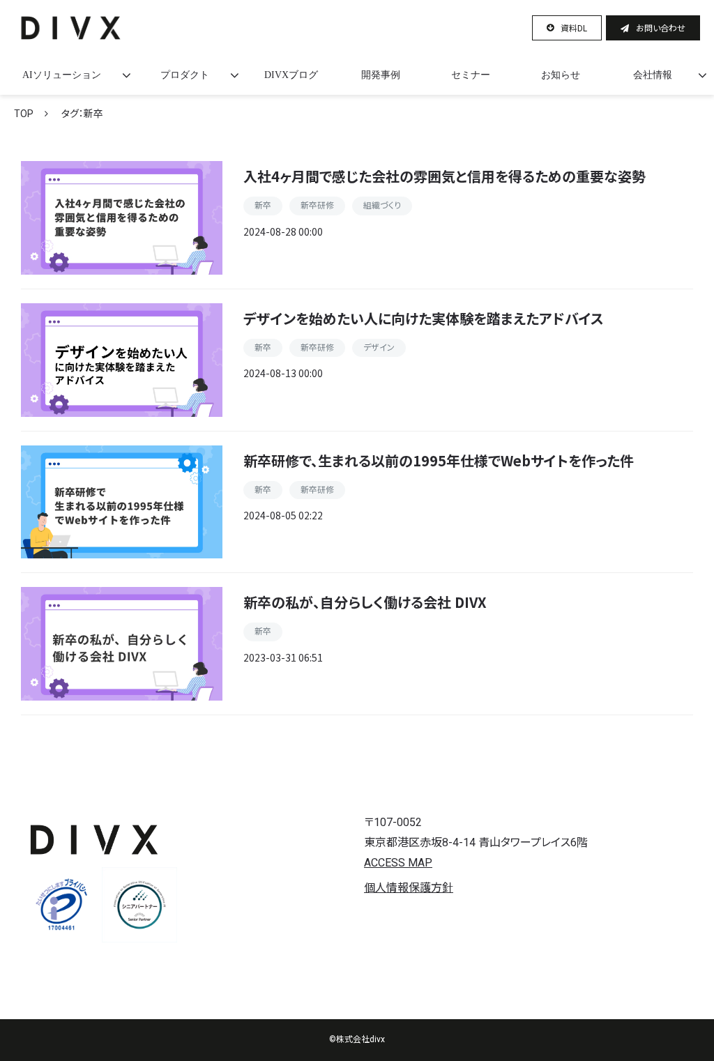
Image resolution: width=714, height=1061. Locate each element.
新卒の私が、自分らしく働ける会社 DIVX (365, 602)
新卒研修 (317, 206)
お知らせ (560, 75)
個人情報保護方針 (408, 887)
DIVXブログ (291, 75)
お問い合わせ (660, 27)
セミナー (470, 75)
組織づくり (382, 206)
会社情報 (652, 75)
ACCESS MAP (398, 862)
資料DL (574, 27)
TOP (23, 113)
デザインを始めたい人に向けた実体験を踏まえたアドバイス (423, 318)
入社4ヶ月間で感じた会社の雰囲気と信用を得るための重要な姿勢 (444, 176)
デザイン (379, 348)
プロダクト (184, 75)
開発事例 (380, 75)
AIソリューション (61, 75)
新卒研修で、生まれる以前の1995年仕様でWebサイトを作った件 (438, 460)
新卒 (263, 206)
